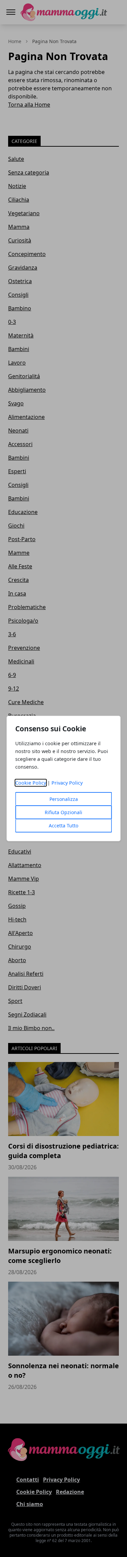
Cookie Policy (30, 783)
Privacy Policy (67, 783)
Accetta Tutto (63, 825)
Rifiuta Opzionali (63, 812)
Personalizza (63, 799)
